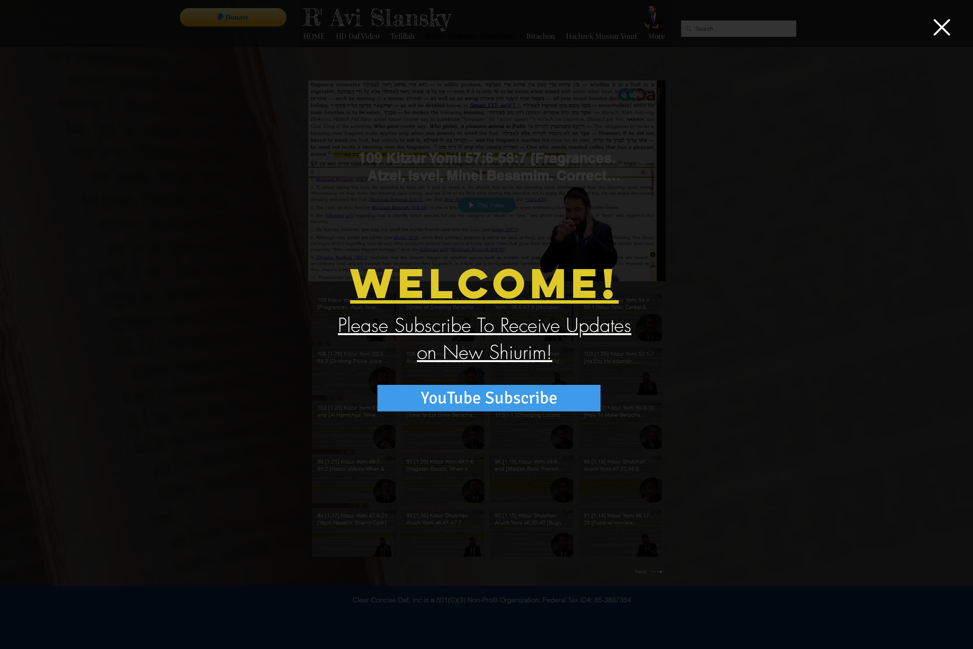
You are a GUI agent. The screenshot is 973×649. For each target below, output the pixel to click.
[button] (941, 27)
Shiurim (517, 352)
